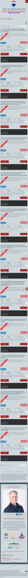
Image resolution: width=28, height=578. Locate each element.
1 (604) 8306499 (4, 60)
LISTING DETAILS (5, 54)
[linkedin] (19, 514)
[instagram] (22, 514)
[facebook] (17, 514)
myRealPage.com (14, 567)
